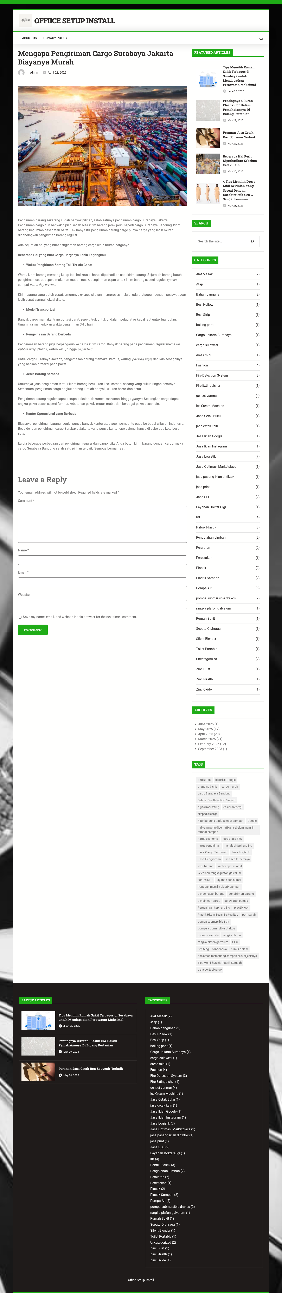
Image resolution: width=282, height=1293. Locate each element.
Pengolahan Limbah (211, 537)
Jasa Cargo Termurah (212, 852)
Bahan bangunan (208, 294)
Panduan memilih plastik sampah (219, 886)
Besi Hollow (204, 305)
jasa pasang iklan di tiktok (215, 477)
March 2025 (207, 739)
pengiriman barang (241, 894)
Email (23, 572)
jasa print (203, 487)
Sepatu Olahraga (208, 629)
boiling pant (204, 325)
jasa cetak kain (207, 426)
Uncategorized (206, 659)
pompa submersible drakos (216, 598)
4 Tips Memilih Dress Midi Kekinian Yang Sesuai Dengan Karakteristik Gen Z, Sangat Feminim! (239, 190)
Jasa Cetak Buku (208, 416)
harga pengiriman (209, 845)
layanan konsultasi (229, 879)
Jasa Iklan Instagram (211, 446)
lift (198, 517)
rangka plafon (232, 935)
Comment (26, 501)
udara (136, 295)
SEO (235, 942)
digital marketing (208, 807)
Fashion (202, 365)
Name (23, 550)
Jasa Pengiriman (209, 859)
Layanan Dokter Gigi (211, 507)
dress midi (203, 355)
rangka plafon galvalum (213, 608)
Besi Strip (203, 315)
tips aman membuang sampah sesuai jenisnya (227, 956)
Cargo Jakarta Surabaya (214, 335)
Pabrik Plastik (206, 527)
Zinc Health (204, 679)
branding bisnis (207, 786)
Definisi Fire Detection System (216, 800)
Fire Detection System (212, 375)
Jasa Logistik (206, 456)
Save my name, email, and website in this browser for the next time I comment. (80, 617)
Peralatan (203, 548)
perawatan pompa (236, 900)
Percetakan (204, 558)
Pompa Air (203, 588)
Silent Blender (206, 639)
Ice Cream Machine (210, 406)
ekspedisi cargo (208, 814)
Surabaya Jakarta (77, 429)
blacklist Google (225, 779)
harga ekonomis (208, 838)
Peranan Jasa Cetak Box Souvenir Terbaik (239, 134)
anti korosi (204, 779)
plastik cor (241, 907)
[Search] (252, 241)
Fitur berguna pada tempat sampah (220, 820)
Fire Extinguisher (208, 386)
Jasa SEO (203, 497)
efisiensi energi (232, 807)
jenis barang (205, 866)
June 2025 (206, 724)
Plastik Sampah (207, 578)
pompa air (249, 914)
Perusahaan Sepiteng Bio (214, 907)
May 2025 (205, 729)
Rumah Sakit (205, 618)
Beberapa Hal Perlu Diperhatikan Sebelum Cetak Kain (240, 160)
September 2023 (210, 749)
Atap (199, 284)
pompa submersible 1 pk (213, 921)
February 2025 (208, 744)
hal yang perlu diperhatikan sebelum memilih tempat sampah (226, 830)
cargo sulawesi (207, 345)
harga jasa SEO (232, 838)
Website (24, 595)
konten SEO (205, 879)
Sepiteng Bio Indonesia (212, 949)
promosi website (208, 935)
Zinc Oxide (204, 689)
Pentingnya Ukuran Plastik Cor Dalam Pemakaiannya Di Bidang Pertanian (238, 107)
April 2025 (205, 734)
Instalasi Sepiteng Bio (238, 845)
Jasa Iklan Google (209, 436)
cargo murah (230, 786)
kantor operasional (230, 866)
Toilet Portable (206, 649)
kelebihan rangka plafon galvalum (219, 873)
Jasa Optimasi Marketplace (216, 467)
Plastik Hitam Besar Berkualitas (218, 914)
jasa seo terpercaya (237, 859)
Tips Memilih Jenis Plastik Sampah (220, 962)
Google (252, 820)
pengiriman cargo (209, 900)
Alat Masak (204, 274)
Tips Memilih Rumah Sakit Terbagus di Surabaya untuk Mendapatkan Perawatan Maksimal (239, 76)
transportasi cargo (210, 969)
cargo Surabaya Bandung (214, 793)
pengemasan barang (211, 893)
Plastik (201, 568)
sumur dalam (239, 949)
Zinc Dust (203, 669)
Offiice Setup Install (74, 20)
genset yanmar (207, 396)
